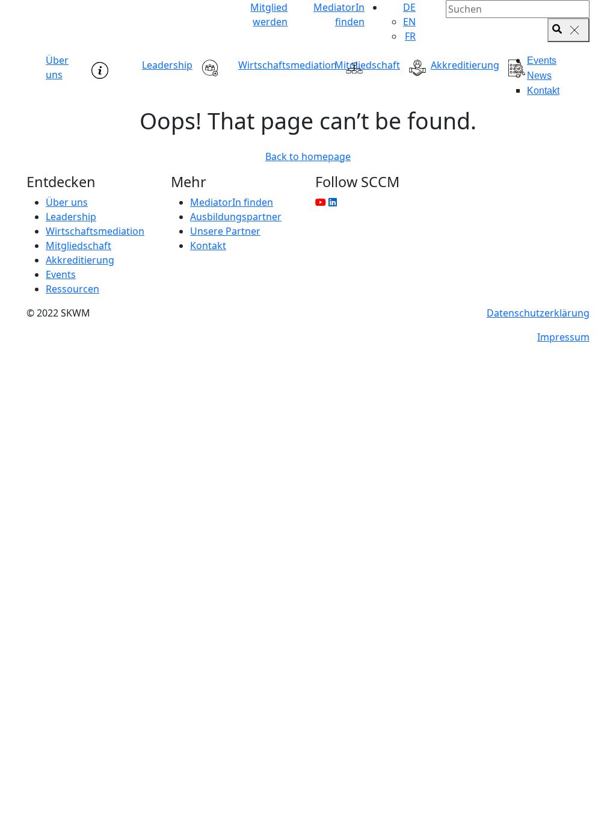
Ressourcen (72, 288)
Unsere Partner (225, 231)
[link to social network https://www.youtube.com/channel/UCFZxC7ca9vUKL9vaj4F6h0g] (320, 202)
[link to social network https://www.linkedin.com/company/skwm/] (332, 202)
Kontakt (543, 90)
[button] (409, 7)
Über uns (57, 67)
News (539, 75)
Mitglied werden (269, 14)
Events (541, 60)
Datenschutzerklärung (538, 313)
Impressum (563, 337)
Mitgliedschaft (367, 65)
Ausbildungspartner (236, 216)
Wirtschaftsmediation (287, 65)
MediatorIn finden (338, 14)
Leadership (167, 65)
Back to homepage (308, 156)
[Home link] (115, 18)
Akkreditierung (465, 65)
